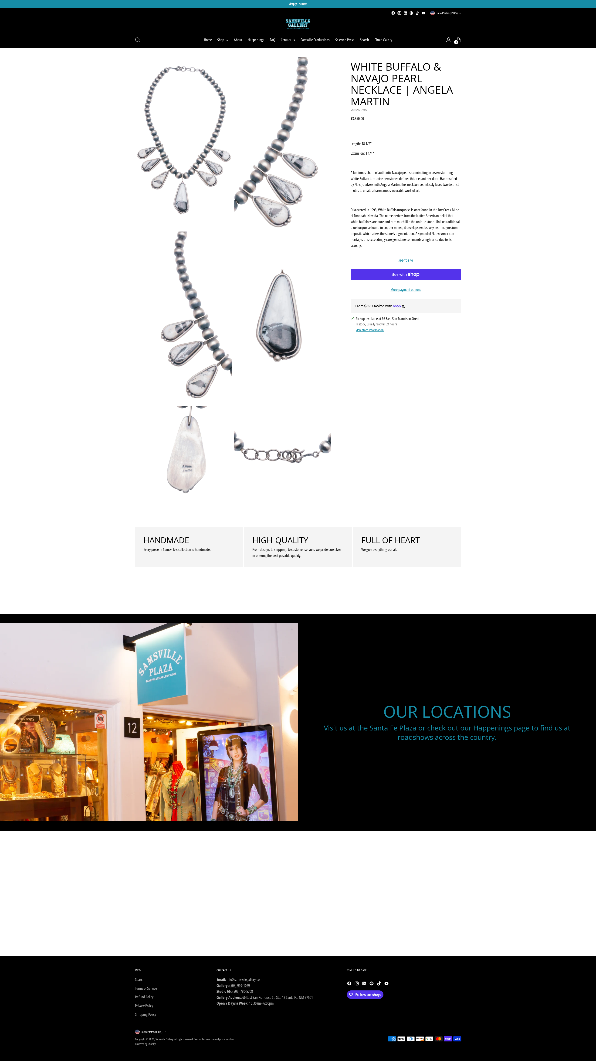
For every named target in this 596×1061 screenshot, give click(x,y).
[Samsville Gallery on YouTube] (423, 13)
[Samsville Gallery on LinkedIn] (405, 13)
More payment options (405, 289)
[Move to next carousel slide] (457, 598)
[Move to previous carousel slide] (446, 598)
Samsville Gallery (164, 1039)
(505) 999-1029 (239, 985)
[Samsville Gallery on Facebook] (393, 13)
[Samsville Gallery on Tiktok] (417, 13)
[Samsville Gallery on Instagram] (399, 13)
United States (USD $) (447, 13)
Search (139, 979)
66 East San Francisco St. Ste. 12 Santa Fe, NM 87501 (277, 997)
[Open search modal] (137, 39)
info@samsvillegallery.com (244, 979)
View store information (370, 330)
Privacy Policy (144, 1005)
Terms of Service (146, 988)
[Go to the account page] (448, 39)
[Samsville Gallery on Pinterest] (411, 13)
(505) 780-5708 (242, 991)
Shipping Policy (145, 1014)
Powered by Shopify (145, 1044)
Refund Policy (144, 997)
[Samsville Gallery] (298, 24)
